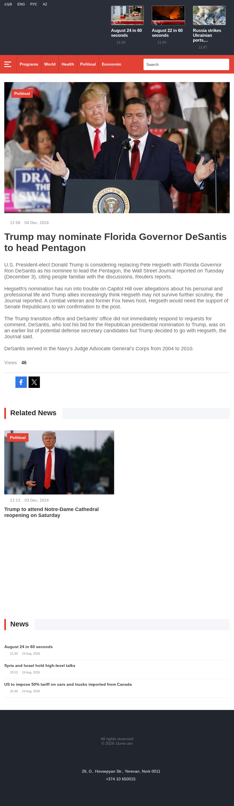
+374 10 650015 (121, 779)
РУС (33, 4)
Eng (21, 4)
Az (45, 4)
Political (88, 64)
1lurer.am (124, 743)
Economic (111, 64)
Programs (29, 64)
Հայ (8, 4)
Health (68, 64)
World (50, 64)
